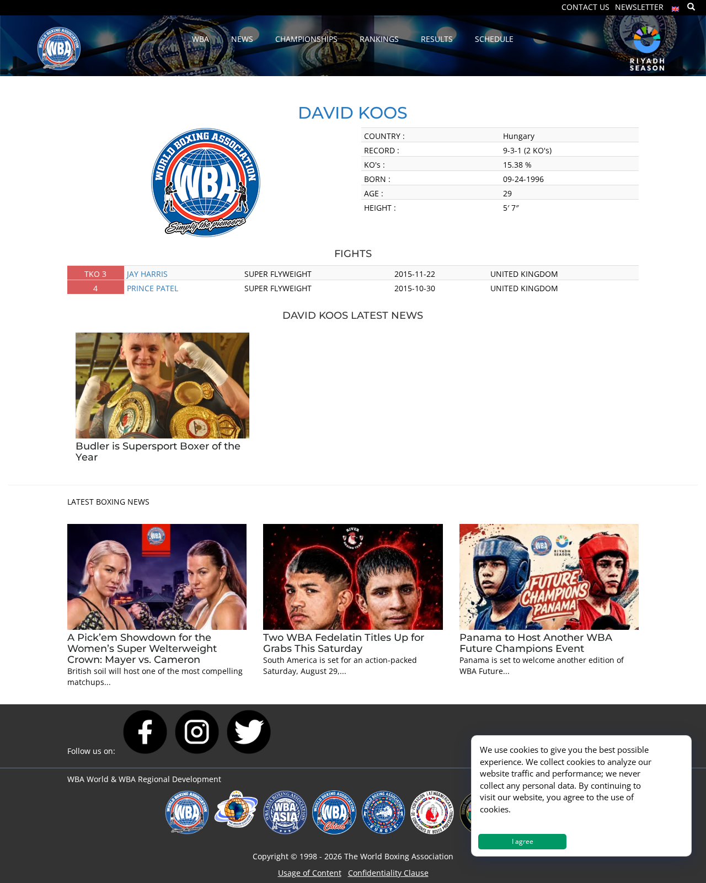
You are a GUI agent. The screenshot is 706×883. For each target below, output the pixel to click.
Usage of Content (309, 873)
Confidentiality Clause (388, 873)
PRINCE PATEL (152, 288)
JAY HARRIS (147, 274)
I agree (522, 841)
